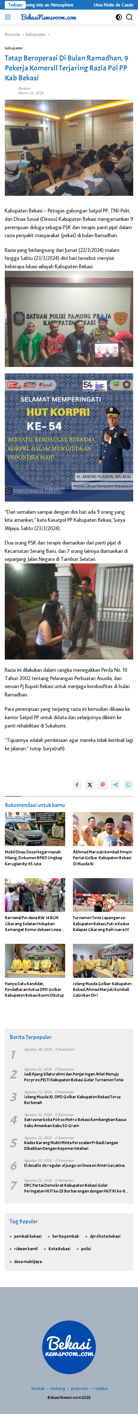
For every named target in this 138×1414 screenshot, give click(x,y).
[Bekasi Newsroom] (48, 17)
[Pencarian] (129, 17)
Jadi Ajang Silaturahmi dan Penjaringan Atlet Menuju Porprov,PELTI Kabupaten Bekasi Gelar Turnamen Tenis (74, 1077)
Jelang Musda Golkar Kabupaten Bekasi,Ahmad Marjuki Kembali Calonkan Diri (102, 989)
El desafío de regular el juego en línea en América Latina (74, 1165)
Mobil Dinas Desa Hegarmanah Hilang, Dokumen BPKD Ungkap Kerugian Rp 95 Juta (33, 857)
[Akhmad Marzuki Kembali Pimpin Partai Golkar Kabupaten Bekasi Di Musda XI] (103, 829)
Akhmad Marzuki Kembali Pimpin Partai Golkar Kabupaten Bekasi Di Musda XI (102, 857)
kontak (38, 1388)
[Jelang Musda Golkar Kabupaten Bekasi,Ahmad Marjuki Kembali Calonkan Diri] (103, 961)
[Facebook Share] (77, 785)
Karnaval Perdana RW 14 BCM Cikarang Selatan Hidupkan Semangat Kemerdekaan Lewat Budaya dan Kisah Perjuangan (34, 924)
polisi (86, 1249)
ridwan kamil (26, 1249)
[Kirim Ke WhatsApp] (128, 785)
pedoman (79, 1388)
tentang (57, 1388)
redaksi (101, 1388)
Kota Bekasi (59, 1249)
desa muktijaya (28, 1261)
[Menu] (9, 17)
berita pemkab (65, 1236)
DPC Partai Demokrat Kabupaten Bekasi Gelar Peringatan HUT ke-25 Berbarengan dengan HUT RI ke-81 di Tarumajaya (75, 1188)
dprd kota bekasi (105, 1236)
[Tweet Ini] (90, 785)
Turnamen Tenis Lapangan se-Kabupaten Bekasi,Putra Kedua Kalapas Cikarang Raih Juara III (101, 923)
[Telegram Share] (115, 785)
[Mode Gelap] (119, 17)
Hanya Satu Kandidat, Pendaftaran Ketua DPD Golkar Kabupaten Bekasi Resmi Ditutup (34, 989)
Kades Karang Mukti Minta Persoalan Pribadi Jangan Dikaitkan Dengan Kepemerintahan (71, 1145)
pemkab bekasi (27, 1236)
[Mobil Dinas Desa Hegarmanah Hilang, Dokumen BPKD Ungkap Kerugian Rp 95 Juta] (35, 829)
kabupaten (14, 47)
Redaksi (24, 88)
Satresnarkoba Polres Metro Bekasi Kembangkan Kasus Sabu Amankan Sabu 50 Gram (75, 1122)
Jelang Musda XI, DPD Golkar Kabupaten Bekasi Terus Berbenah (72, 1099)
